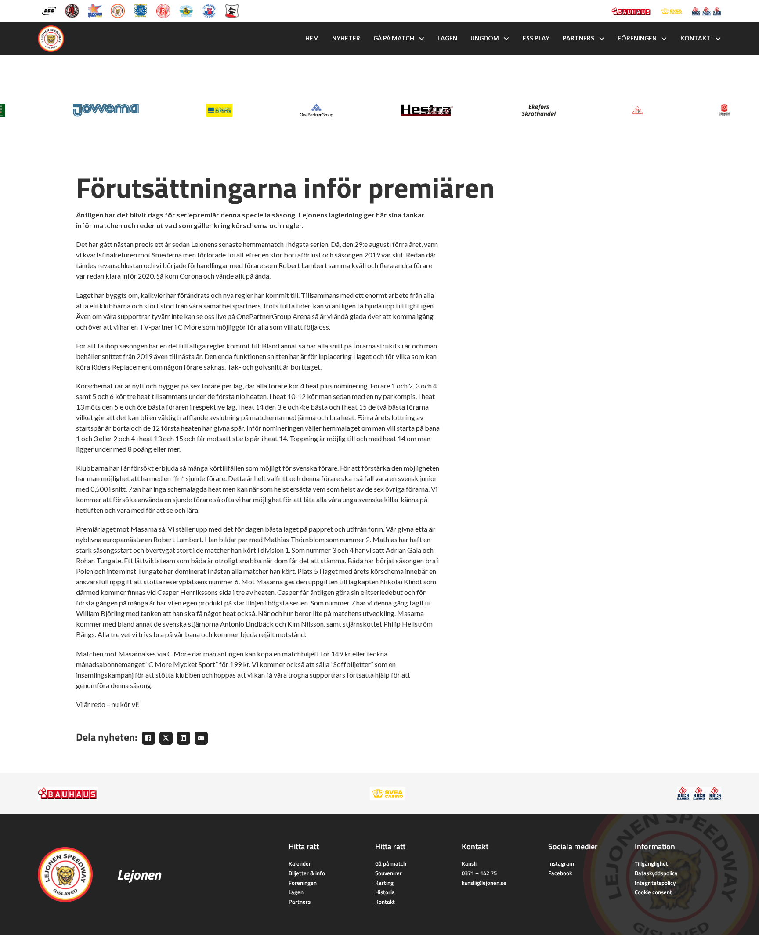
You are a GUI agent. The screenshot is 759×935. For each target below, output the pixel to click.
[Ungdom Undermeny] (506, 38)
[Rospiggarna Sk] (163, 10)
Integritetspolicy (655, 882)
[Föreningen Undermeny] (664, 38)
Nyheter (346, 38)
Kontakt (695, 38)
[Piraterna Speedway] (141, 10)
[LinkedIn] (183, 738)
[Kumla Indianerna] (72, 10)
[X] (166, 738)
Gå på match (393, 38)
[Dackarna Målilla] (95, 10)
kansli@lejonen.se (484, 882)
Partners (578, 38)
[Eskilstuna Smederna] (232, 10)
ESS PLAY (536, 38)
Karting (384, 882)
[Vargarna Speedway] (209, 10)
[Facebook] (148, 738)
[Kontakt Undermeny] (718, 38)
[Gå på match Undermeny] (422, 38)
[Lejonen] (118, 10)
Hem (312, 38)
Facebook (560, 873)
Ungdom (484, 38)
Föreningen (637, 38)
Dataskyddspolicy (656, 873)
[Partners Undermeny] (602, 38)
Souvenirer (388, 873)
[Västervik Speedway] (186, 10)
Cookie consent (653, 892)
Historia (385, 892)
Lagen (447, 38)
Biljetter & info (307, 873)
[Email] (201, 738)
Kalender (300, 863)
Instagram (561, 863)
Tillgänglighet (651, 863)
